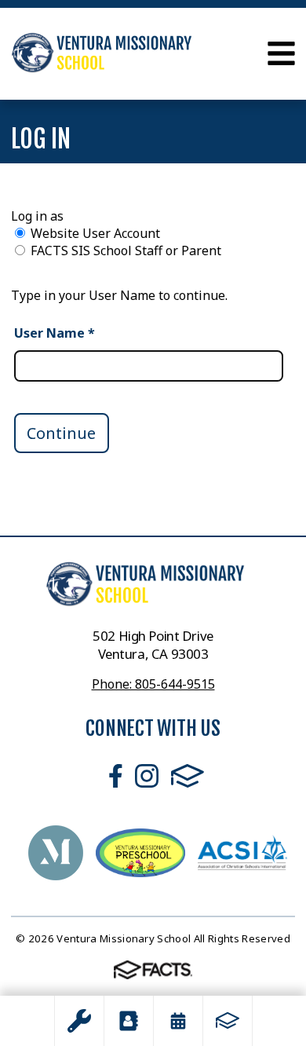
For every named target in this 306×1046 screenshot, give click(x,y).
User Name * (54, 333)
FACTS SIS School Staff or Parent (126, 250)
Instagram (147, 776)
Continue (61, 433)
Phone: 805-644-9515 (153, 684)
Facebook (115, 776)
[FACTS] (227, 1021)
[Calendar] (178, 1021)
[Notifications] (79, 1021)
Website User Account (95, 233)
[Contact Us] (128, 1021)
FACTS (187, 776)
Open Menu (281, 53)
